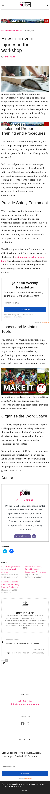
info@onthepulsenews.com (25, 704)
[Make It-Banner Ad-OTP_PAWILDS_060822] (25, 21)
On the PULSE (9, 57)
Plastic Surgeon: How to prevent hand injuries (10, 569)
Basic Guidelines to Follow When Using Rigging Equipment (10, 584)
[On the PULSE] (25, 4)
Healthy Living (8, 31)
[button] (25, 79)
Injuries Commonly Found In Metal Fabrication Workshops (35, 569)
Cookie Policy (15, 786)
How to (18, 31)
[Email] (34, 536)
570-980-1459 (25, 700)
